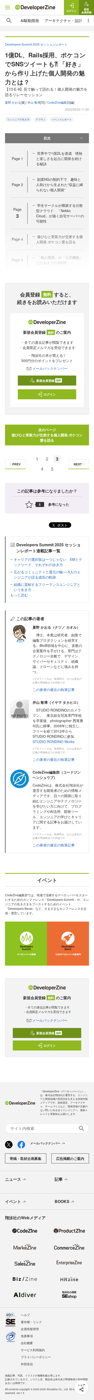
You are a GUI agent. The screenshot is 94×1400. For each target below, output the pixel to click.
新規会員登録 (48, 380)
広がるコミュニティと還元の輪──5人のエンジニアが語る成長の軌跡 (47, 574)
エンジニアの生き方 (18, 119)
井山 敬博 (34, 102)
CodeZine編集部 (58, 102)
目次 (47, 137)
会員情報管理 (30, 1329)
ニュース (13, 1179)
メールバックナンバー (49, 368)
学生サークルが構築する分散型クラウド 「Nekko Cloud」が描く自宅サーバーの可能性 (60, 213)
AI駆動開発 (30, 20)
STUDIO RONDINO (48, 741)
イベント (13, 1201)
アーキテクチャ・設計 (63, 20)
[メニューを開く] (7, 7)
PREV (16, 464)
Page (17, 158)
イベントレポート (62, 119)
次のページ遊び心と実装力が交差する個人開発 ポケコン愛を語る (47, 435)
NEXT (78, 464)
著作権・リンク (31, 1322)
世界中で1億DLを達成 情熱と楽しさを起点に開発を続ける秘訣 (59, 158)
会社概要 (27, 1343)
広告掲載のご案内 (70, 1158)
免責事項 (27, 1336)
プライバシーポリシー (36, 1357)
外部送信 (27, 1364)
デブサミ (41, 119)
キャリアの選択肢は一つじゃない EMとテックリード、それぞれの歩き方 (48, 562)
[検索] (9, 20)
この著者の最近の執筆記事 (54, 689)
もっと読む (19, 594)
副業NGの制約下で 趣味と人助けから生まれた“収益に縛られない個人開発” (59, 184)
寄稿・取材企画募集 (25, 1158)
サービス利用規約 (33, 1350)
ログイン (50, 394)
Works (69, 741)
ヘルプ (25, 1315)
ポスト (62, 525)
